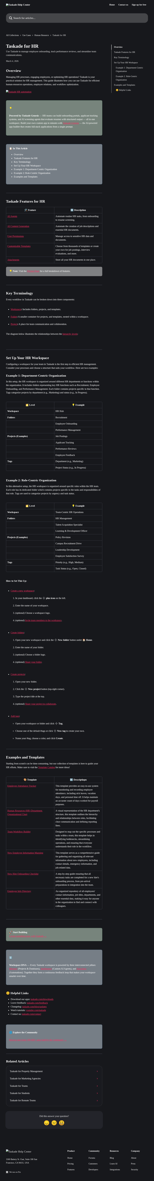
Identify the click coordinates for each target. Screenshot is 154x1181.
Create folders (17, 632)
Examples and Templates (124, 85)
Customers (93, 1164)
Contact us (123, 5)
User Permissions (15, 236)
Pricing (70, 1164)
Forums (92, 1158)
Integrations (115, 1169)
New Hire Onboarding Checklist (22, 874)
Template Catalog (46, 767)
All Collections (12, 35)
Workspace (16, 309)
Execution (81, 968)
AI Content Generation (18, 226)
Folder (14, 316)
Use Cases (26, 35)
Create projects (18, 674)
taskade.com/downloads (42, 999)
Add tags (15, 716)
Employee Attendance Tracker (21, 786)
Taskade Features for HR (124, 52)
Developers (93, 1169)
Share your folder (33, 662)
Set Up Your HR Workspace (126, 62)
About (133, 1158)
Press (133, 1164)
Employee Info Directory (19, 891)
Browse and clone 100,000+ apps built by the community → (38, 1040)
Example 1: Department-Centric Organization (129, 69)
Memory (13, 968)
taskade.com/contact (31, 1014)
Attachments (13, 259)
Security (134, 1169)
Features (70, 1169)
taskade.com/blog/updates (34, 1006)
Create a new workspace (22, 590)
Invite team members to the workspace (43, 620)
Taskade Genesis (71, 123)
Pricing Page (33, 271)
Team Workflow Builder (19, 831)
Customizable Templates (19, 246)
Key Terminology (121, 57)
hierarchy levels (70, 334)
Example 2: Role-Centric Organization (126, 78)
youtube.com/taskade (36, 1010)
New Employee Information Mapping (25, 853)
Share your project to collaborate (40, 704)
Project (14, 324)
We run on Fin (15, 1172)
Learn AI (113, 1164)
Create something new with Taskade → (28, 936)
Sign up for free (139, 5)
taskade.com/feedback (37, 1003)
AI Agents (12, 216)
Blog (112, 1158)
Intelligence (46, 968)
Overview (118, 47)
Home (112, 5)
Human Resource (41, 35)
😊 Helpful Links (123, 90)
